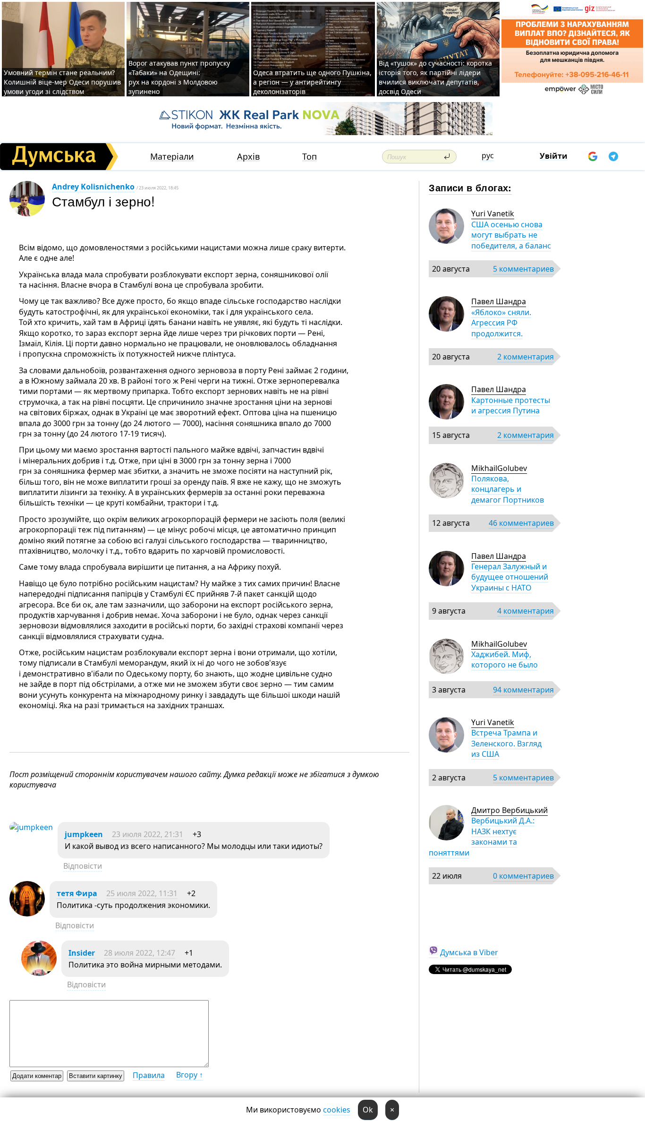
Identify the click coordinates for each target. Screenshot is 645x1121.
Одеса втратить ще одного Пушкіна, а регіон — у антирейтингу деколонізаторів (312, 82)
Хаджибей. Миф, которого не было (504, 659)
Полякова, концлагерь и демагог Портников (507, 489)
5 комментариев (523, 269)
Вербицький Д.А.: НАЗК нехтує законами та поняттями (482, 836)
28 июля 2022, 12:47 (139, 953)
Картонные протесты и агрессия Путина (510, 405)
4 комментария (525, 611)
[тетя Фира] (27, 913)
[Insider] (39, 973)
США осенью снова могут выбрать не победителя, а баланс (511, 235)
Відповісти (82, 866)
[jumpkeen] (31, 827)
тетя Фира (77, 893)
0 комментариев (523, 876)
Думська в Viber (469, 952)
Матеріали (172, 156)
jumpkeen (84, 834)
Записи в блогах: (470, 187)
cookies (336, 1109)
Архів (248, 156)
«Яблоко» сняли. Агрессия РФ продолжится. (501, 323)
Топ (309, 156)
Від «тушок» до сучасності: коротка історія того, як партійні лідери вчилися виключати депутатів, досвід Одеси (435, 77)
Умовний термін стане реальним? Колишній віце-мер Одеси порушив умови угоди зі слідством (62, 82)
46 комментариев (521, 523)
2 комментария (525, 356)
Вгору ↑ (189, 1075)
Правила (149, 1075)
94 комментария (523, 690)
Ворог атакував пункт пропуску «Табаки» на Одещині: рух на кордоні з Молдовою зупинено (179, 77)
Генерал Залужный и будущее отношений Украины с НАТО (509, 577)
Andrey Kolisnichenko (93, 186)
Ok (368, 1109)
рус (488, 155)
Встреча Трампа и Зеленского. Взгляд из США (506, 743)
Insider (81, 953)
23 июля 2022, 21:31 (147, 834)
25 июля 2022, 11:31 (142, 893)
